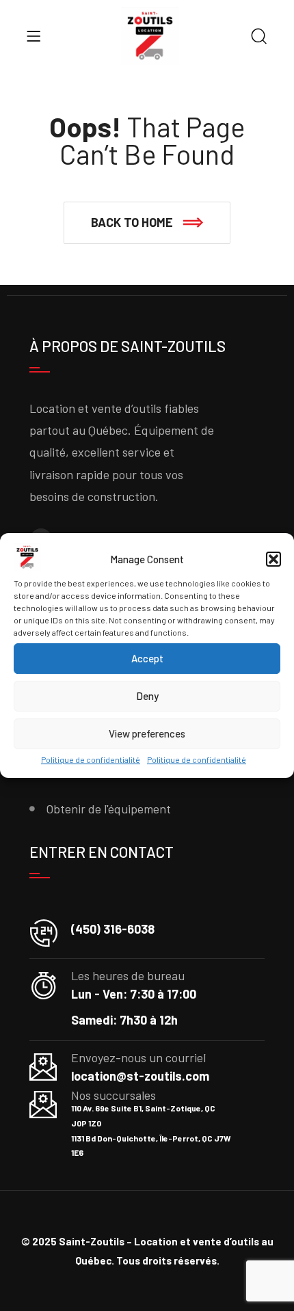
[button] (273, 560)
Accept (147, 659)
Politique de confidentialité (90, 759)
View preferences (147, 734)
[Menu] (33, 36)
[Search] (259, 37)
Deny (147, 696)
